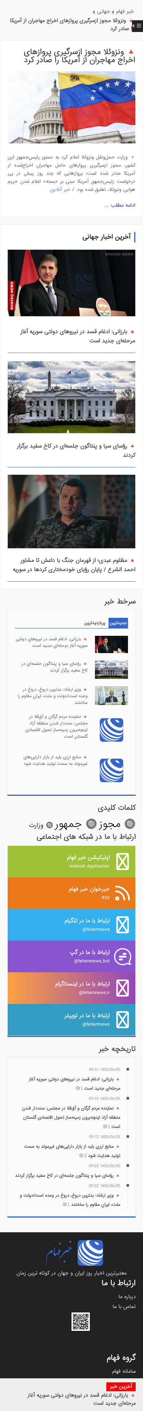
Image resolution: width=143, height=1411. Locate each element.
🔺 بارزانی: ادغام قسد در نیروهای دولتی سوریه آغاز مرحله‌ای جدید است (52, 642)
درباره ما (127, 1297)
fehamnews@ (87, 924)
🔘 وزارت (41, 825)
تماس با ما (124, 1307)
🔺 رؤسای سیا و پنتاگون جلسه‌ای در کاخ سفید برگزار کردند (55, 667)
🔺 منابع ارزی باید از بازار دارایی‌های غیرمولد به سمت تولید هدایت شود (55, 760)
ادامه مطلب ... (119, 205)
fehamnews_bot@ (90, 956)
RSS (89, 893)
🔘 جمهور (76, 824)
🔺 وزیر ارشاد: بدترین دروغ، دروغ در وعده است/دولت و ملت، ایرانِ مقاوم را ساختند (53, 696)
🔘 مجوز (117, 824)
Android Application (88, 861)
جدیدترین (118, 623)
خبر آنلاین (60, 189)
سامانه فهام (124, 1371)
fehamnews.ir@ (82, 988)
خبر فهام (125, 11)
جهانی (103, 11)
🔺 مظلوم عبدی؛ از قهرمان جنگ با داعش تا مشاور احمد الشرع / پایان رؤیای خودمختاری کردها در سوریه (74, 565)
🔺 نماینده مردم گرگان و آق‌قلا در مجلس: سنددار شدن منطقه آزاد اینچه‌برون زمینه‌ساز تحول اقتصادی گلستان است (56, 726)
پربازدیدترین (95, 623)
